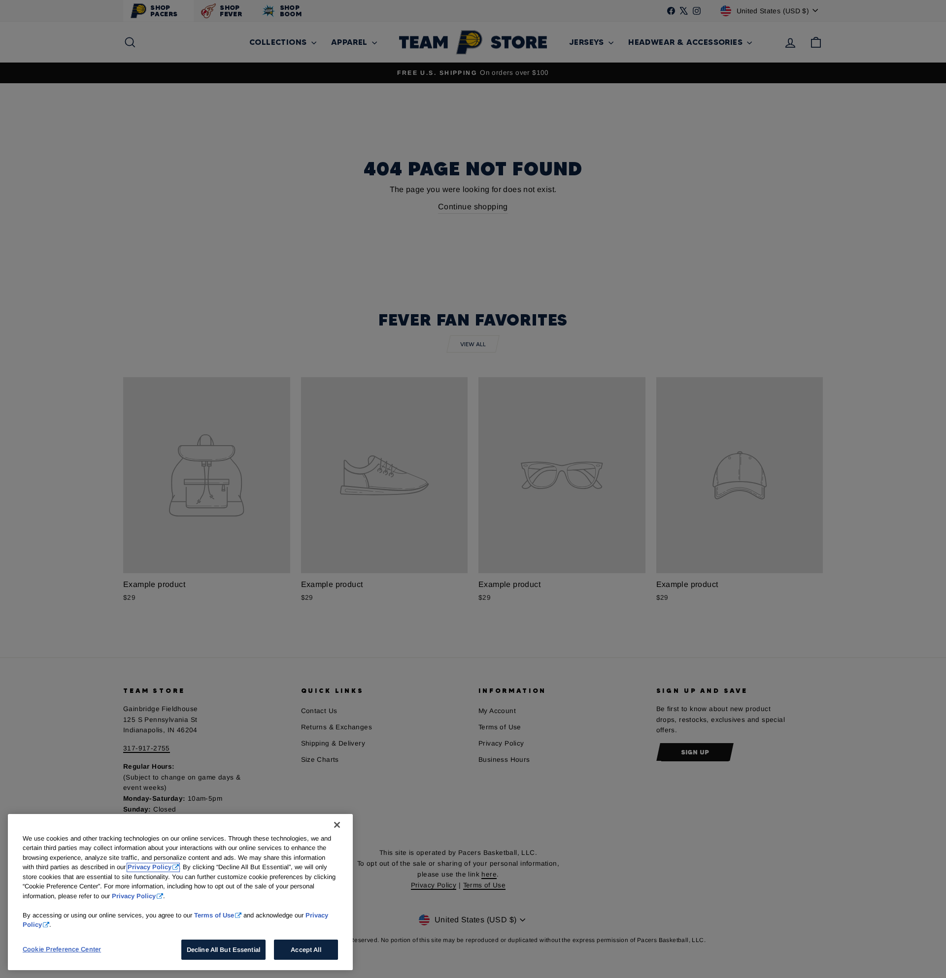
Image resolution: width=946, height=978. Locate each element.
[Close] (337, 825)
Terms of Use (214, 915)
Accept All (306, 949)
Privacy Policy (149, 867)
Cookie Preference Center (62, 949)
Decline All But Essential (223, 949)
